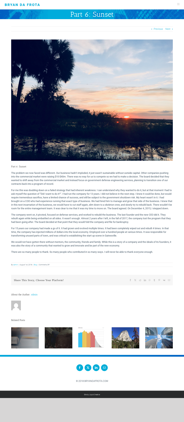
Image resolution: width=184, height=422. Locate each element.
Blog (35, 265)
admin (15, 265)
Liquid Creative (94, 395)
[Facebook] (79, 367)
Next (167, 28)
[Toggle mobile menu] (178, 4)
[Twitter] (88, 367)
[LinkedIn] (96, 367)
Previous (158, 28)
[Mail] (104, 367)
